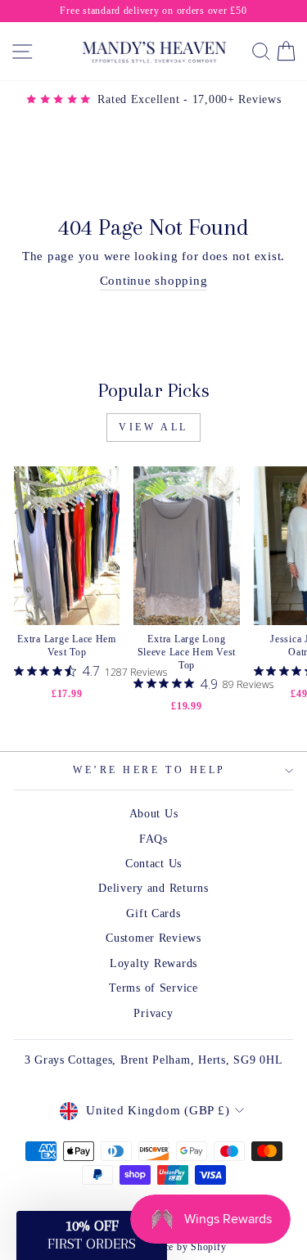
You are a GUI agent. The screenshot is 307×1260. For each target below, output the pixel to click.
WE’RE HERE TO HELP (149, 770)
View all (153, 427)
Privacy (153, 1013)
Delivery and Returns (153, 888)
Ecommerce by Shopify (175, 1247)
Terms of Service (153, 988)
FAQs (153, 839)
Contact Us (153, 863)
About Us (153, 814)
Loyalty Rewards (153, 963)
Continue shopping (154, 280)
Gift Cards (153, 913)
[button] (91, 1235)
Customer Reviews (153, 938)
